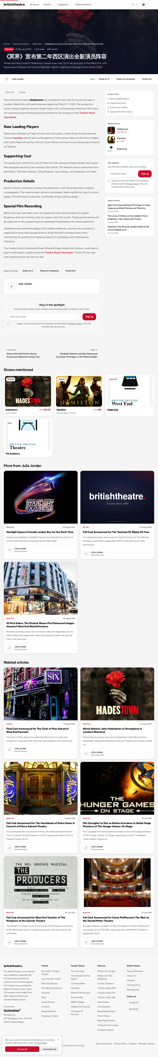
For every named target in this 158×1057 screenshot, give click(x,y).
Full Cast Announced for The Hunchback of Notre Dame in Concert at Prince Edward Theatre (40, 825)
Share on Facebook (125, 79)
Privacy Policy (120, 1043)
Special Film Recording (120, 111)
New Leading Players (119, 98)
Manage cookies (146, 1043)
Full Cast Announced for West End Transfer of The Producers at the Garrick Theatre (35, 919)
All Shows (34, 4)
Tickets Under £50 (106, 997)
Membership (133, 989)
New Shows (103, 1002)
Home (7, 44)
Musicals (10, 379)
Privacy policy (75, 323)
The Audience (13, 453)
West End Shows (49, 983)
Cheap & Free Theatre (108, 1025)
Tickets (46, 4)
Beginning (113, 409)
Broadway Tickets (49, 1016)
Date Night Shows (106, 1020)
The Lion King (77, 971)
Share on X (104, 79)
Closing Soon (104, 1006)
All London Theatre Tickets (50, 973)
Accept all (22, 1049)
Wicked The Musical (80, 992)
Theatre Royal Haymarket (59, 252)
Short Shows (104, 1016)
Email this (147, 79)
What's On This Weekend (105, 977)
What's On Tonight (106, 971)
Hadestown (11, 409)
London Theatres (106, 983)
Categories (63, 4)
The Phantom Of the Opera (80, 977)
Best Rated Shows (106, 1011)
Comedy (45, 1006)
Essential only (49, 1049)
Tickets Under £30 (106, 992)
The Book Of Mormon (77, 1013)
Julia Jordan (25, 283)
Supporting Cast (117, 103)
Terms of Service (104, 1043)
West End (37, 44)
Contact (131, 980)
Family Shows (48, 1002)
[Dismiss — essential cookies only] (58, 1039)
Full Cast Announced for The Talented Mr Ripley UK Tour (116, 532)
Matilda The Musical (80, 1006)
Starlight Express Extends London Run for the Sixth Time (39, 532)
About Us (131, 975)
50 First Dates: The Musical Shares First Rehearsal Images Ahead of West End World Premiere (40, 625)
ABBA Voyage (77, 1002)
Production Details (118, 107)
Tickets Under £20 (106, 988)
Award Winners (48, 1011)
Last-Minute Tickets (51, 979)
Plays (43, 997)
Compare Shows (106, 1030)
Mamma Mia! (77, 997)
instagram (134, 1002)
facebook (133, 1009)
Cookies (133, 1043)
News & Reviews (83, 4)
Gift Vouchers (134, 985)
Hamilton (18, 137)
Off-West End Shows (51, 988)
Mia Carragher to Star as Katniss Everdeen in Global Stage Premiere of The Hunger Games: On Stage (117, 825)
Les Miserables (78, 983)
